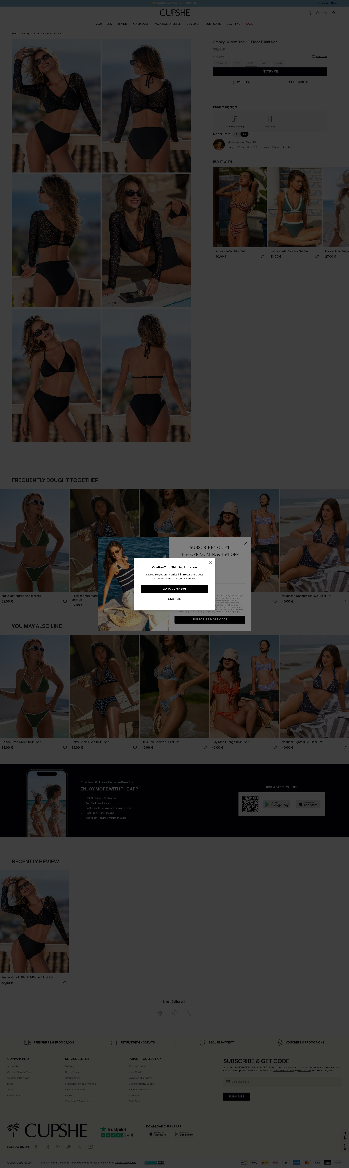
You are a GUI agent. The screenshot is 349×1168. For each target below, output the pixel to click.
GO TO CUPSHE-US (174, 589)
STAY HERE (174, 599)
